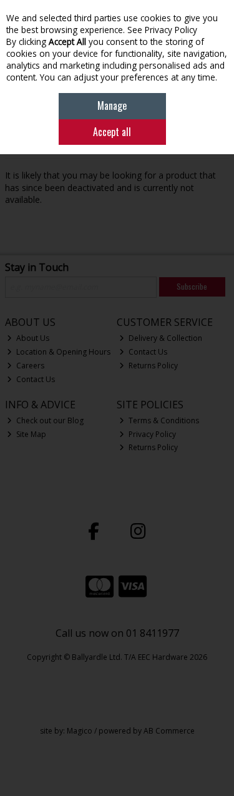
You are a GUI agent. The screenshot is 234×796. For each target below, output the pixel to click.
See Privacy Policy (162, 30)
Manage (112, 105)
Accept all (112, 131)
